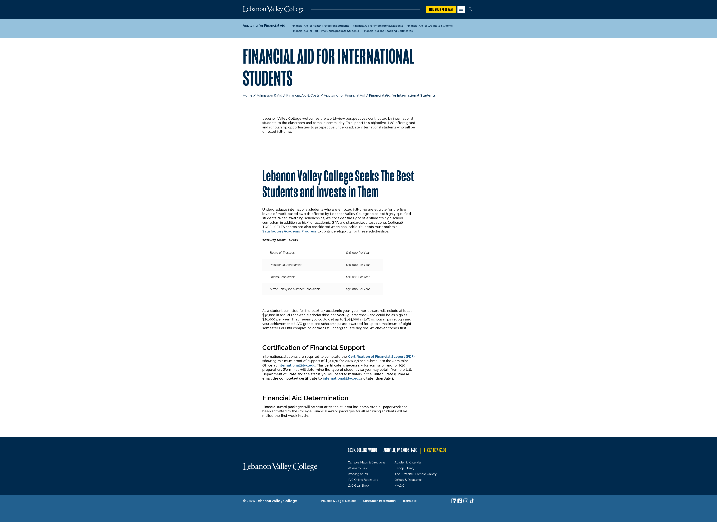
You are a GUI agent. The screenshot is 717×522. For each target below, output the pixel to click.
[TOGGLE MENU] (461, 9)
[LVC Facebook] (459, 501)
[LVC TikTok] (471, 501)
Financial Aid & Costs (302, 95)
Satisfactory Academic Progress (289, 231)
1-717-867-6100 (435, 450)
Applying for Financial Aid (344, 95)
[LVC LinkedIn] (453, 501)
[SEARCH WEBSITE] (470, 9)
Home (247, 95)
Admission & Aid (269, 95)
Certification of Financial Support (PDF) (381, 357)
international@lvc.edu (296, 365)
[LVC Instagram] (465, 501)
